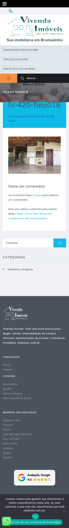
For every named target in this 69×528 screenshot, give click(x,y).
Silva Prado (10, 443)
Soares (7, 457)
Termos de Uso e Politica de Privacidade (35, 522)
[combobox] (34, 49)
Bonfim (7, 388)
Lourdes (8, 448)
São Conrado (11, 439)
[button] (34, 478)
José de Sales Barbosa (17, 434)
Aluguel (7, 369)
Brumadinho (10, 384)
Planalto (8, 425)
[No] (64, 511)
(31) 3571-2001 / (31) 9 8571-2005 (40, 11)
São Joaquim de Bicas (17, 398)
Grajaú (7, 452)
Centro (7, 429)
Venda (7, 365)
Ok (35, 516)
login (38, 195)
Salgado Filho (11, 420)
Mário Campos (12, 393)
